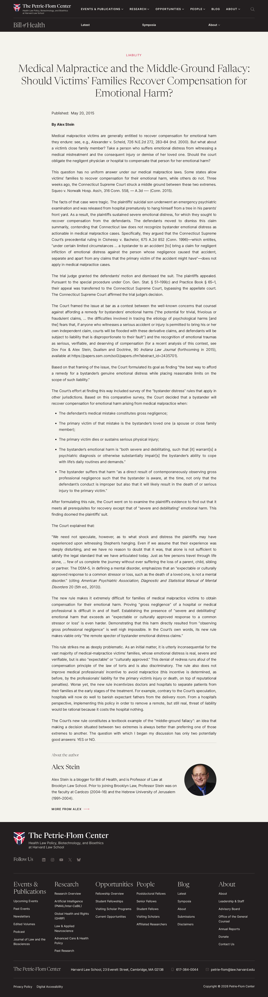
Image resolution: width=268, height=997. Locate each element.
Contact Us (226, 944)
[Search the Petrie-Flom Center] (252, 9)
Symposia (149, 25)
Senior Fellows (146, 901)
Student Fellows (147, 909)
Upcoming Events (25, 901)
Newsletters (21, 916)
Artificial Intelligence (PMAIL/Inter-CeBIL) (69, 903)
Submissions (186, 916)
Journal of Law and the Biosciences (29, 942)
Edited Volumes (24, 924)
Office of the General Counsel (233, 919)
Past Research (64, 950)
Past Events (21, 909)
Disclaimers (185, 924)
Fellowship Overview (110, 893)
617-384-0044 (187, 969)
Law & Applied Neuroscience (64, 928)
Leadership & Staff (231, 901)
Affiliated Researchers (152, 924)
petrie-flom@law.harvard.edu (233, 969)
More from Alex (66, 809)
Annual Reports (229, 929)
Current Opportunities (111, 916)
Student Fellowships (109, 901)
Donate (224, 936)
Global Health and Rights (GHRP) (72, 916)
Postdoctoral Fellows (151, 893)
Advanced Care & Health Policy (71, 940)
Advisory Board (229, 909)
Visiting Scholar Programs (113, 909)
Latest (85, 25)
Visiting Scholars (148, 916)
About (212, 25)
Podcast (19, 932)
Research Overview (68, 893)
